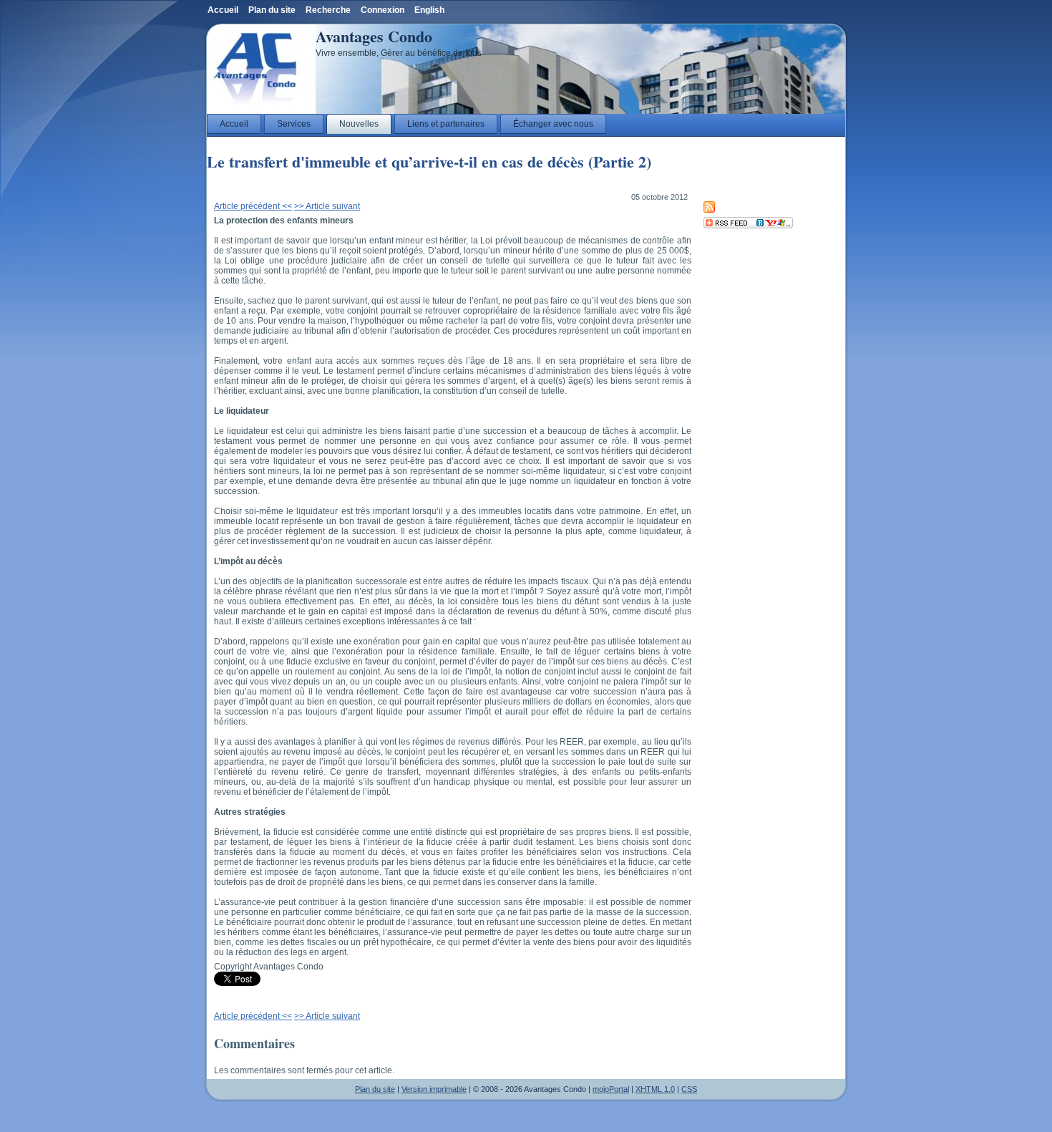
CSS (689, 1089)
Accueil (223, 10)
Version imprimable (434, 1089)
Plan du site (375, 1089)
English (429, 10)
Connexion (382, 10)
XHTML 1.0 (655, 1089)
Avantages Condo (374, 36)
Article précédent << (253, 206)
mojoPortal (611, 1089)
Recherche (328, 10)
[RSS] (709, 210)
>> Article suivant (327, 206)
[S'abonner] (748, 226)
